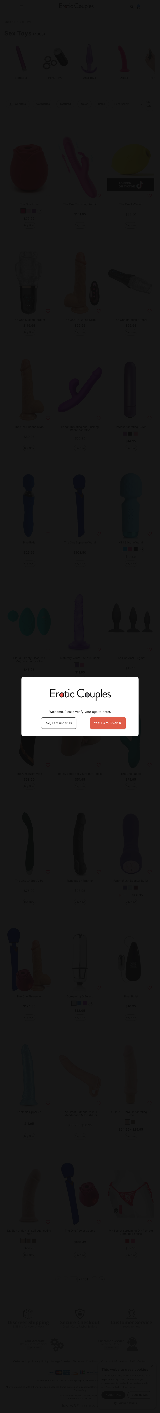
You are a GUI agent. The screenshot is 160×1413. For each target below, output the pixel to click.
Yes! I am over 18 (108, 723)
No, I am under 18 (59, 723)
